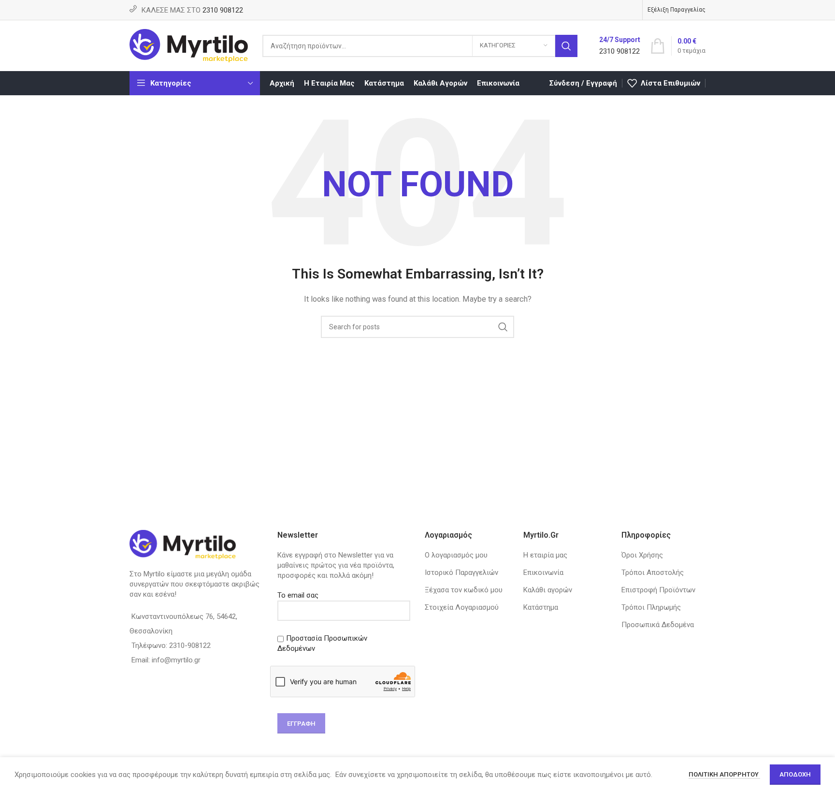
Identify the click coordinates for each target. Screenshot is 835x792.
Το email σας (297, 595)
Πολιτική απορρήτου (724, 774)
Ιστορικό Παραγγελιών (461, 572)
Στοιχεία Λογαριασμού (462, 607)
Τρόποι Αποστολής (652, 572)
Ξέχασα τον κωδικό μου (464, 590)
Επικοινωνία (543, 572)
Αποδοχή (795, 774)
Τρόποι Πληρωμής (651, 607)
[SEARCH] (566, 46)
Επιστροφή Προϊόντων (658, 590)
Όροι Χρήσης (642, 555)
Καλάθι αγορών (547, 590)
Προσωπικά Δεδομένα (657, 624)
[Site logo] (189, 45)
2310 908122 (222, 10)
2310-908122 (190, 645)
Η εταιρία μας (545, 555)
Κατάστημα (540, 607)
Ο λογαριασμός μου (456, 555)
